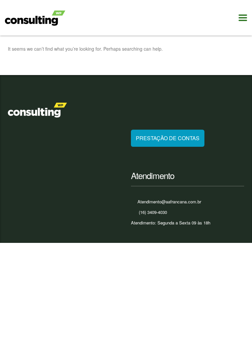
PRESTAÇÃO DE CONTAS (168, 138)
